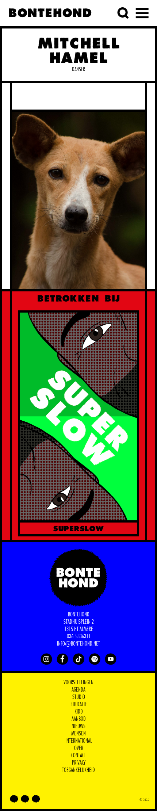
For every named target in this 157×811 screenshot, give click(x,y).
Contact (78, 755)
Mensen (78, 734)
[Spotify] (94, 659)
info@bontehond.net (78, 644)
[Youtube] (110, 659)
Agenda (78, 690)
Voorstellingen (78, 682)
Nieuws (78, 726)
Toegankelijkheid (78, 770)
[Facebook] (62, 659)
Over (78, 748)
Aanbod (79, 719)
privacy (78, 763)
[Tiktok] (78, 659)
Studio (78, 697)
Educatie (78, 704)
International (78, 741)
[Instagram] (46, 659)
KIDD (78, 712)
